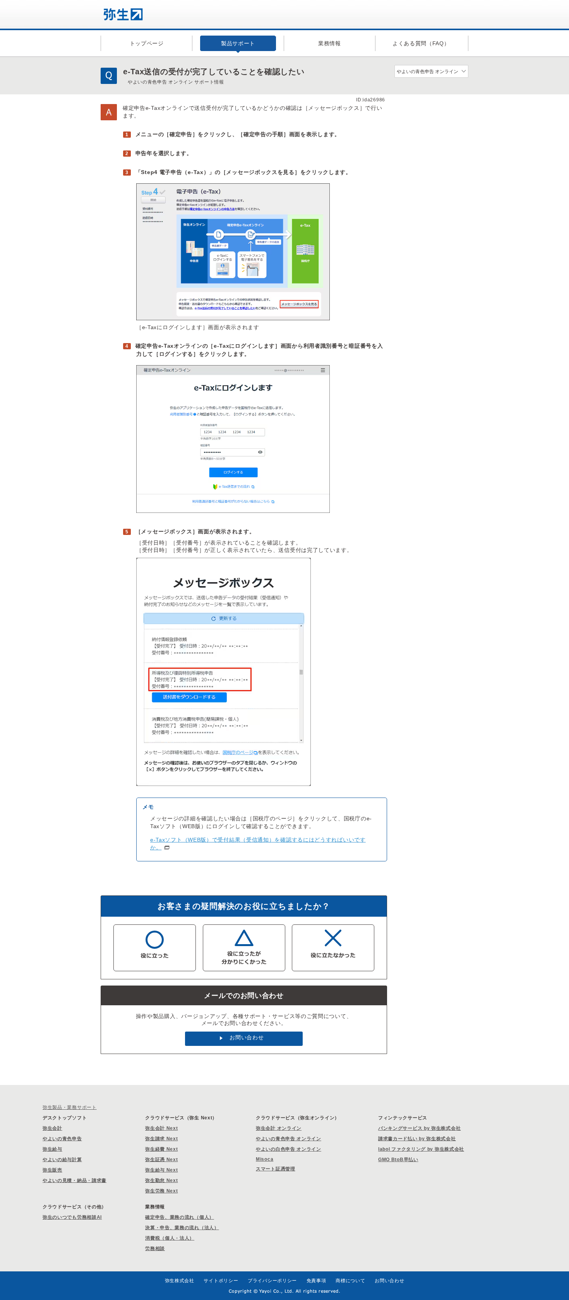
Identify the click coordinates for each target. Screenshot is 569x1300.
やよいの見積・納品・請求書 (74, 1180)
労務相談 (155, 1248)
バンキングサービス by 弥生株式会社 (419, 1128)
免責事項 (316, 1280)
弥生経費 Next (161, 1149)
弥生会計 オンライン (279, 1128)
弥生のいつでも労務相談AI (72, 1217)
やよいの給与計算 (62, 1159)
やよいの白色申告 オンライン (288, 1149)
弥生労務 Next (161, 1191)
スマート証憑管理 (275, 1169)
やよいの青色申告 (62, 1138)
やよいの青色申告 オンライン (288, 1138)
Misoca (264, 1159)
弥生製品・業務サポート (70, 1107)
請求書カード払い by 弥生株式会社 (417, 1138)
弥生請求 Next (161, 1138)
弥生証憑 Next (161, 1159)
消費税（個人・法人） (169, 1238)
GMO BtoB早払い (398, 1159)
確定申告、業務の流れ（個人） (179, 1217)
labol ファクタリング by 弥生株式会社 (421, 1149)
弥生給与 (52, 1149)
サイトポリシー (221, 1280)
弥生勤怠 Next (161, 1180)
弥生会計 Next (161, 1128)
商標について (350, 1280)
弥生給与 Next (161, 1170)
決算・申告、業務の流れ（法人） (182, 1227)
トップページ (147, 43)
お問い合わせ (247, 1037)
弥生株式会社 (179, 1280)
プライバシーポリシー (272, 1280)
